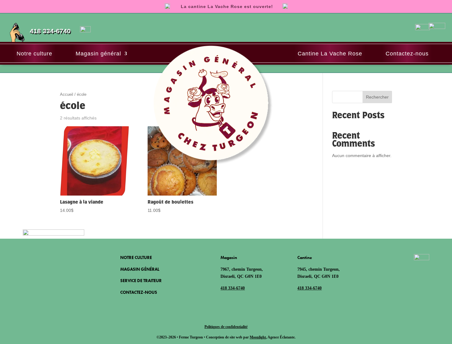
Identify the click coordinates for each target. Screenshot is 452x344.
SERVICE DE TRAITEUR (141, 280)
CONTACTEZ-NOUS (138, 292)
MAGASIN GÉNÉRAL (139, 269)
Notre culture (34, 54)
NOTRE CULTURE (136, 257)
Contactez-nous (407, 54)
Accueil (66, 94)
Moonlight (258, 337)
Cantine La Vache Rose (330, 54)
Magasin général (98, 54)
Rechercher (377, 97)
